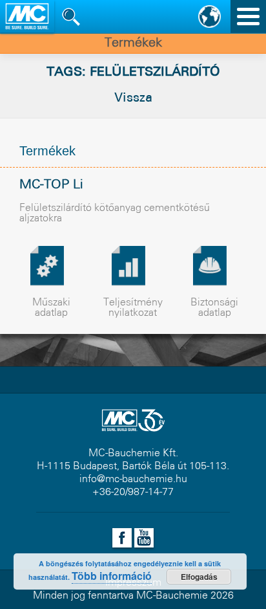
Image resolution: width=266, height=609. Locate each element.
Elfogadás (199, 576)
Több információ (112, 575)
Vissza (133, 98)
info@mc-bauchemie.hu (133, 479)
